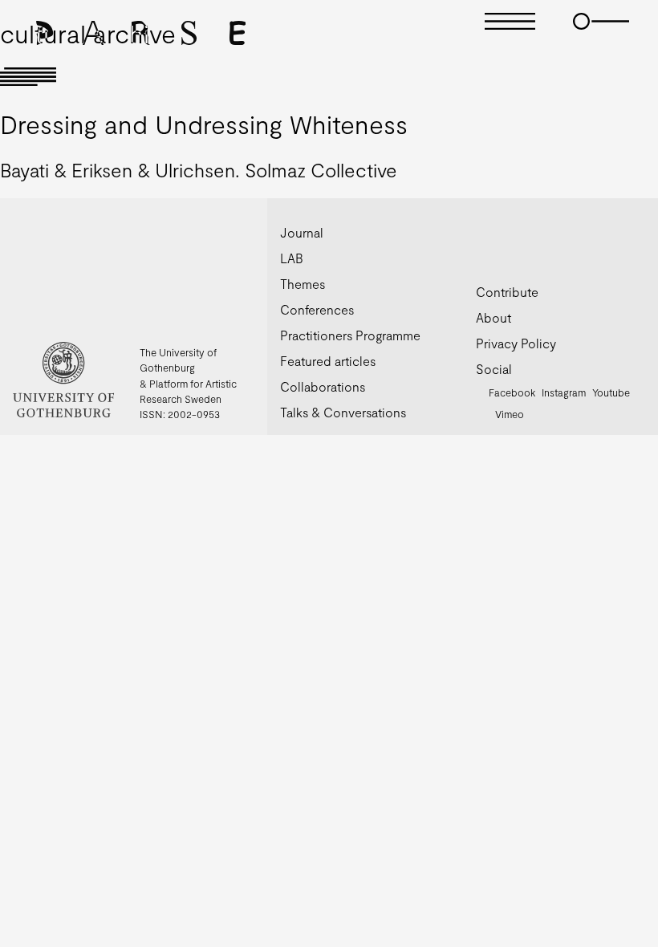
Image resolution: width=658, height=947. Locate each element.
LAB (291, 258)
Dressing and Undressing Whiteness (204, 123)
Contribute (507, 291)
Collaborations (322, 386)
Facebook (512, 392)
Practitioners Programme (350, 335)
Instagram (564, 392)
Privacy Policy (516, 343)
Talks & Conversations (343, 412)
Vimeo (509, 414)
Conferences (317, 309)
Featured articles (328, 360)
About (493, 317)
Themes (302, 283)
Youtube (611, 392)
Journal (301, 232)
